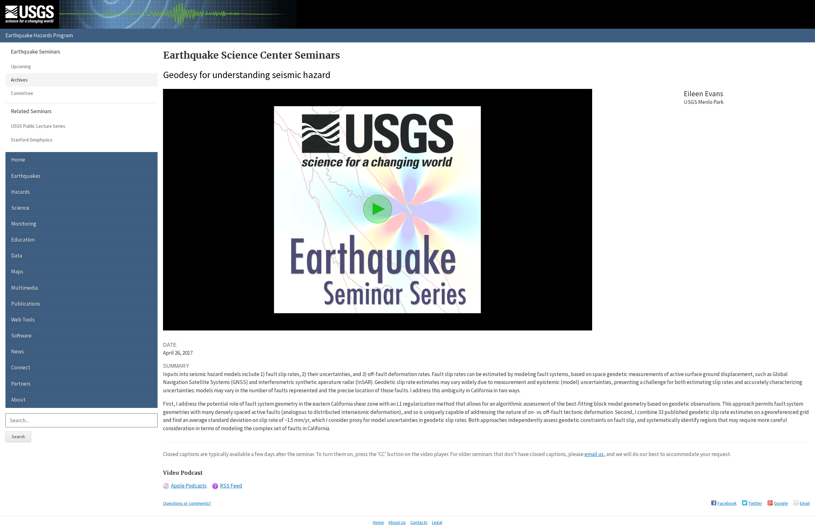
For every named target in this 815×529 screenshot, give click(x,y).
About (18, 399)
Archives (19, 80)
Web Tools (23, 319)
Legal (437, 522)
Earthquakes (25, 175)
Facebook (727, 503)
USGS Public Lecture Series (38, 126)
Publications (25, 303)
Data (16, 255)
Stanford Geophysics (32, 140)
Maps (17, 271)
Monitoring (23, 223)
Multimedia (24, 287)
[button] (378, 209)
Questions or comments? (187, 503)
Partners (21, 383)
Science (20, 207)
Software (21, 335)
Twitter (755, 503)
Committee (22, 93)
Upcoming (21, 66)
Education (23, 239)
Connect (20, 367)
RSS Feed (231, 485)
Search (18, 436)
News (17, 351)
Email (805, 503)
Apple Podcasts (189, 485)
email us (594, 454)
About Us (397, 522)
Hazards (20, 191)
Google (781, 503)
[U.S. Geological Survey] (29, 14)
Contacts (419, 522)
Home (18, 159)
